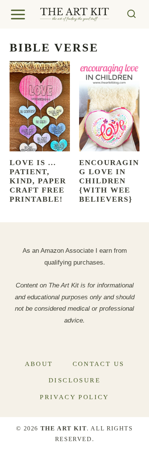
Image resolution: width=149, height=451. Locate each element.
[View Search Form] (131, 14)
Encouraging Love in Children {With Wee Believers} (109, 180)
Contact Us (99, 364)
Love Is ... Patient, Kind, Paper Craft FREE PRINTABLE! (38, 180)
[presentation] (40, 106)
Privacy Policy (74, 397)
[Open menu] (19, 14)
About (39, 364)
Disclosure (74, 380)
